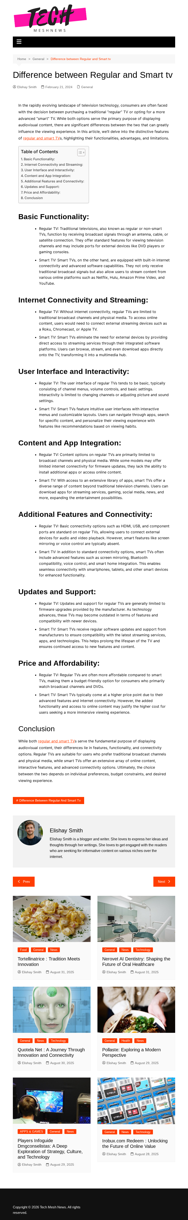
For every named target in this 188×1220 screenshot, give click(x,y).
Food (23, 950)
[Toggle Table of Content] (79, 152)
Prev (26, 881)
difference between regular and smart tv (50, 800)
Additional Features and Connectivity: (54, 181)
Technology (143, 950)
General (87, 87)
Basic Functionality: (39, 159)
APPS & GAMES (31, 1131)
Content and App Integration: (48, 176)
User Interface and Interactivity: (50, 170)
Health (126, 1040)
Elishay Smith (27, 87)
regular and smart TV (41, 138)
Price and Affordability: (42, 192)
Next (161, 881)
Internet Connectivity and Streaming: (54, 164)
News (54, 950)
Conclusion (34, 198)
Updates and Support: (42, 187)
